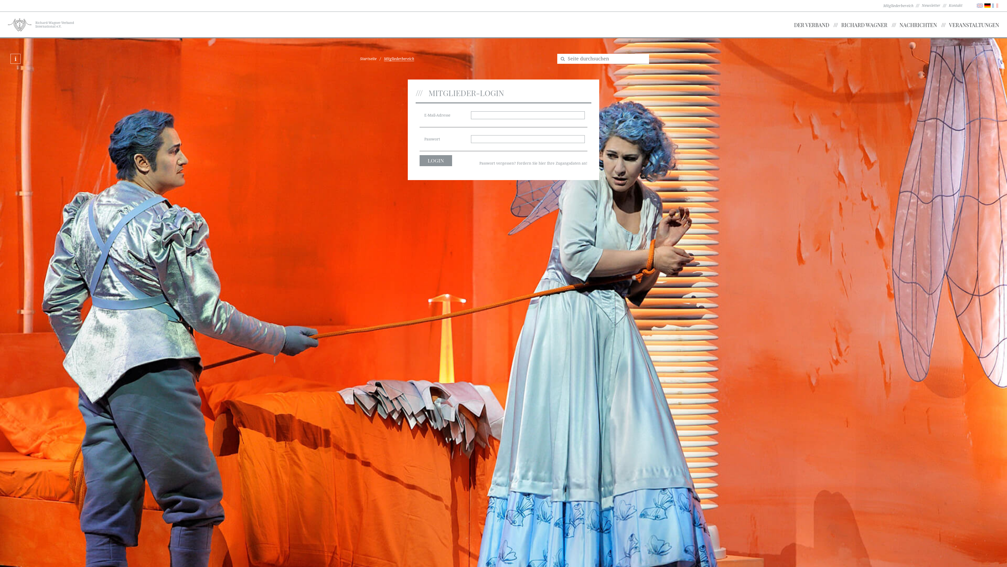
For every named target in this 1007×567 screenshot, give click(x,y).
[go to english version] (980, 5)
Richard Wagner (864, 24)
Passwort (432, 139)
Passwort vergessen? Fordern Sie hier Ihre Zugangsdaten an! (533, 163)
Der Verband (811, 24)
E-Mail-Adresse (437, 115)
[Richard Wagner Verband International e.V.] (19, 24)
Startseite (368, 59)
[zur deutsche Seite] (987, 5)
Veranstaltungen (974, 24)
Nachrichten (918, 24)
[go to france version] (995, 5)
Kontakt (955, 5)
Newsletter (931, 5)
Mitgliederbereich (898, 6)
